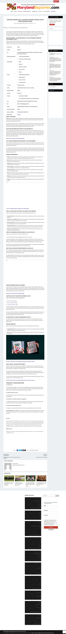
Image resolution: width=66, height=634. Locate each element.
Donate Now (52, 24)
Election (40, 11)
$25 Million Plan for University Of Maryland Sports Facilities (19, 483)
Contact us (8, 509)
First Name (46, 510)
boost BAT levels (18, 121)
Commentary (34, 11)
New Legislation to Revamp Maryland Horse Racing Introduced (9, 483)
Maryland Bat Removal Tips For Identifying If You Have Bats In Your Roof (41, 483)
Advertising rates (9, 505)
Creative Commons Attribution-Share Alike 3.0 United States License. (42, 632)
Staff (7, 495)
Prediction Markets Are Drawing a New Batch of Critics (55, 54)
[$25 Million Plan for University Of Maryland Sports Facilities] (20, 478)
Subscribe (51, 527)
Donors (8, 502)
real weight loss (13, 220)
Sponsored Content (28, 23)
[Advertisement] (56, 38)
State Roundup (46, 11)
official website (36, 313)
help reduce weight (24, 163)
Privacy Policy (9, 507)
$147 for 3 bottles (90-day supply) (12, 302)
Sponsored (53, 11)
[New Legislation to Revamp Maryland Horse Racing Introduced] (9, 478)
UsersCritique (17, 23)
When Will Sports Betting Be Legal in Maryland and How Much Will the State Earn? (30, 484)
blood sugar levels (32, 179)
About (12, 11)
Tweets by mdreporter (52, 86)
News (15, 11)
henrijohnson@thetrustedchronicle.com (18, 465)
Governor (20, 11)
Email (45, 505)
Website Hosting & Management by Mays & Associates (12, 631)
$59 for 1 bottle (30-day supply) (12, 300)
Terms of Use (24, 631)
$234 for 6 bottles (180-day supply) (12, 304)
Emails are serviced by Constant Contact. (49, 524)
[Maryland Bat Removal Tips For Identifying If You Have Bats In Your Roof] (41, 478)
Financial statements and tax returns (12, 500)
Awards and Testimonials (11, 498)
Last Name (46, 515)
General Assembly (27, 11)
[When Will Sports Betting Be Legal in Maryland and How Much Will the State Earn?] (31, 478)
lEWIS (50, 53)
